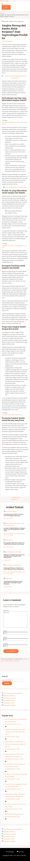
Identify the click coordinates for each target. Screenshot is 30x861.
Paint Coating (9, 533)
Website (5, 644)
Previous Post (15, 497)
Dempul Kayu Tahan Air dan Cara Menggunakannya (13, 514)
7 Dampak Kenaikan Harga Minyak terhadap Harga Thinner (13, 583)
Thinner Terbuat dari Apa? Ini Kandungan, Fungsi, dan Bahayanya (14, 556)
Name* (5, 631)
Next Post (15, 499)
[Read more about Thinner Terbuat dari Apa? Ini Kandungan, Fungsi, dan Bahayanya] (13, 552)
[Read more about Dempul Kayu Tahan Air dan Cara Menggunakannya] (10, 511)
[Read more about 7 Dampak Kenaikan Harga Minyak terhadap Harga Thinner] (8, 578)
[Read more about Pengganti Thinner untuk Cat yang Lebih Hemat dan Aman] (8, 540)
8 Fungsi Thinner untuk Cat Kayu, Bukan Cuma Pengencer (14, 568)
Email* (5, 637)
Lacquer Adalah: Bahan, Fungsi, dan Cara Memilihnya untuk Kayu (14, 529)
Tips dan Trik (9, 518)
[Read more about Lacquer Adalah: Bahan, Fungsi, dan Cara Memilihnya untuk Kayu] (15, 525)
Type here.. (6, 610)
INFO (3, 41)
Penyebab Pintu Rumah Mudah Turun (12, 414)
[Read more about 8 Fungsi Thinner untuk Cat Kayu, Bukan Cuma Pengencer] (13, 565)
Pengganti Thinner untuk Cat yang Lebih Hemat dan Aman (14, 543)
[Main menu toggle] (6, 7)
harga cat (6, 560)
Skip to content (4, 1)
